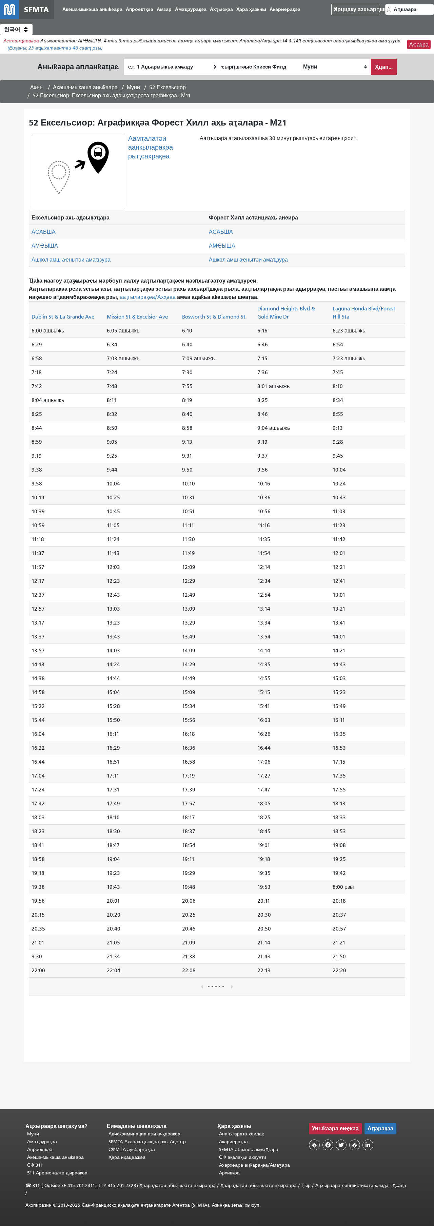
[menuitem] (92, 9)
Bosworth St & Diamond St (213, 316)
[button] (16, 29)
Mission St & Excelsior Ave (137, 316)
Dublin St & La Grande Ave (63, 316)
